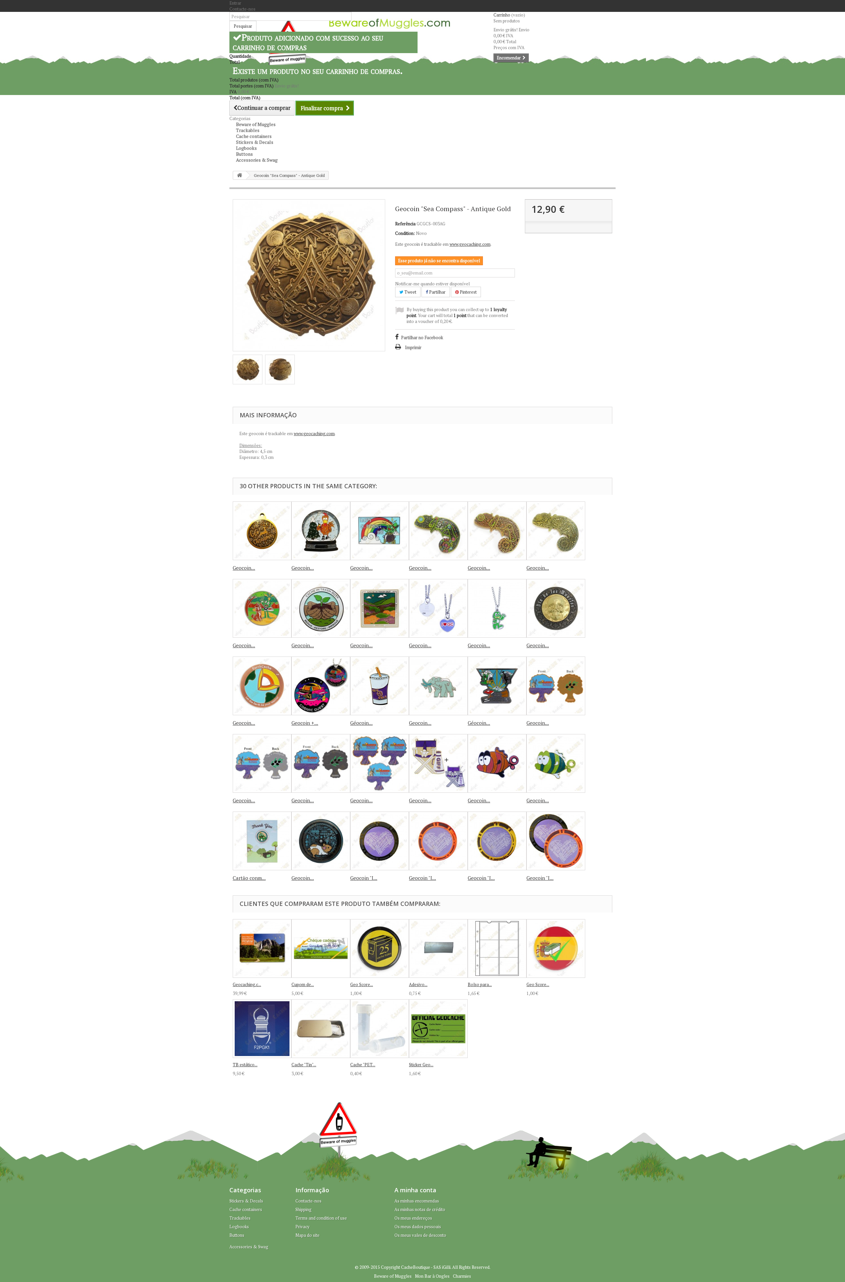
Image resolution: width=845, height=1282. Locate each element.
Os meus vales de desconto (420, 1235)
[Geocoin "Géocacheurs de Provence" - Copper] (555, 686)
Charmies (462, 1276)
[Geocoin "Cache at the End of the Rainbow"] (379, 530)
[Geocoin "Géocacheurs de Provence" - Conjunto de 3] (379, 763)
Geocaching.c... (247, 984)
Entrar (235, 3)
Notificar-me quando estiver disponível (432, 284)
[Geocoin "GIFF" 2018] (438, 763)
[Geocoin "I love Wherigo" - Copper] (438, 841)
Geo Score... (361, 984)
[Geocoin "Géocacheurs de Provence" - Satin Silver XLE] (262, 763)
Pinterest (468, 292)
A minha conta (415, 1190)
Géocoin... (361, 723)
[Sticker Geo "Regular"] (438, 1028)
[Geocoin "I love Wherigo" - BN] (379, 841)
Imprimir (413, 347)
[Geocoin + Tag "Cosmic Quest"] (320, 686)
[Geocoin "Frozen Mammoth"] (438, 686)
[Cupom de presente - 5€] (320, 948)
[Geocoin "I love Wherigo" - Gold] (497, 841)
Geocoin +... (304, 723)
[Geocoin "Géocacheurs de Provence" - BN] (320, 763)
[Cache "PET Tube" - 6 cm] (379, 1028)
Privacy (302, 1227)
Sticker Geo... (421, 1065)
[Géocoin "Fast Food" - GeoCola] (379, 686)
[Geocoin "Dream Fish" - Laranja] (497, 763)
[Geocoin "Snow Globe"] (320, 530)
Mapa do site (307, 1235)
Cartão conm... (249, 878)
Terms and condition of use (321, 1218)
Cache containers (245, 1209)
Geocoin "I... (363, 878)
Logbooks (239, 1227)
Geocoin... (244, 567)
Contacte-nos (242, 9)
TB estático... (245, 1065)
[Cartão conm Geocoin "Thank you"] (262, 841)
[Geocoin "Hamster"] (320, 841)
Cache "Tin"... (303, 1065)
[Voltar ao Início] (239, 175)
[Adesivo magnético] (438, 948)
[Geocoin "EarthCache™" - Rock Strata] (262, 686)
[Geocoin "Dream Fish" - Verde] (555, 763)
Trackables (240, 1218)
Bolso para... (480, 984)
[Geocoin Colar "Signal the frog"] (497, 608)
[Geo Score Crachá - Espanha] (555, 948)
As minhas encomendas (416, 1201)
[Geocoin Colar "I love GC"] (438, 608)
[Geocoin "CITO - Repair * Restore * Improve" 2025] (320, 608)
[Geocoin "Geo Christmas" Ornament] (262, 530)
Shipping (303, 1209)
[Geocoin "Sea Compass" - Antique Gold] (247, 369)
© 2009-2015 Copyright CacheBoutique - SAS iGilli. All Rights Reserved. (422, 1267)
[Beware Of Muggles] (389, 23)
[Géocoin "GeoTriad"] (497, 686)
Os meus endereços (413, 1218)
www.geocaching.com (470, 244)
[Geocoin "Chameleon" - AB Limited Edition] (555, 530)
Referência (405, 224)
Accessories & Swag (257, 160)
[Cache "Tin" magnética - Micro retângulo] (320, 1028)
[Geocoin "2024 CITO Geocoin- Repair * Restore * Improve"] (379, 608)
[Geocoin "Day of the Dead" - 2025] (555, 608)
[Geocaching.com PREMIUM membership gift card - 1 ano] (262, 948)
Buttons (236, 1235)
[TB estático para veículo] (262, 1028)
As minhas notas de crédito (419, 1209)
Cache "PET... (362, 1065)
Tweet (409, 292)
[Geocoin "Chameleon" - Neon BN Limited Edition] (438, 530)
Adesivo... (418, 984)
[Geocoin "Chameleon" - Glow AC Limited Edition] (497, 530)
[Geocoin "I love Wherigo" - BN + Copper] (555, 841)
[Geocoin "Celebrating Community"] (262, 608)
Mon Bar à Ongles (432, 1276)
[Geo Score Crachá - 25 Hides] (379, 948)
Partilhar (437, 292)
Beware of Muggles (393, 1276)
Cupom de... (302, 984)
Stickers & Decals (246, 1201)
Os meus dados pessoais (417, 1227)
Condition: (405, 233)
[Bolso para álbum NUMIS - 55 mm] (497, 948)
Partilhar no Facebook (422, 337)
